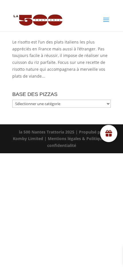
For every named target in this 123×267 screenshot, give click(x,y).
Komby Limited (28, 138)
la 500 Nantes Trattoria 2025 (46, 132)
